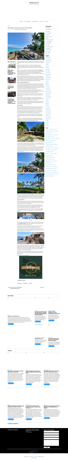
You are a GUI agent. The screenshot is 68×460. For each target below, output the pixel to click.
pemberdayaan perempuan (51, 164)
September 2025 (48, 60)
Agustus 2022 (48, 118)
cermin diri (48, 136)
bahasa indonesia (53, 129)
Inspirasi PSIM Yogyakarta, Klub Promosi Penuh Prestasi (54, 312)
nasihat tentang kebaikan (50, 157)
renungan (54, 170)
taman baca (56, 174)
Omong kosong (49, 159)
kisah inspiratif (54, 149)
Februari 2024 (48, 88)
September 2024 (48, 77)
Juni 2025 (47, 65)
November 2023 (48, 93)
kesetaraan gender (49, 144)
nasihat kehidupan (49, 155)
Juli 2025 (47, 64)
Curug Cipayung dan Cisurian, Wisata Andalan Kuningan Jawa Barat (33, 372)
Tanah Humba (25, 283)
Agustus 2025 (48, 62)
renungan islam (56, 172)
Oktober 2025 (48, 59)
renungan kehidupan (49, 174)
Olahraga (47, 51)
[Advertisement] (34, 13)
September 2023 (48, 96)
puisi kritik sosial (49, 170)
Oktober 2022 (48, 115)
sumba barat (20, 283)
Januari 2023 (48, 110)
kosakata (55, 153)
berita (47, 131)
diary (53, 138)
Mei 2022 (47, 123)
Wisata (47, 53)
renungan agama (49, 172)
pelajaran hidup (49, 162)
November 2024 (48, 74)
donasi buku (57, 138)
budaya (56, 131)
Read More (38, 321)
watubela (30, 283)
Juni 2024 (47, 82)
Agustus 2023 (48, 98)
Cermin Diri (47, 33)
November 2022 (48, 113)
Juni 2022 (47, 122)
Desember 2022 (48, 111)
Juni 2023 (47, 101)
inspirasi (47, 140)
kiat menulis (56, 147)
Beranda (21, 21)
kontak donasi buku (49, 153)
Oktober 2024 (48, 76)
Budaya (47, 31)
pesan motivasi (55, 166)
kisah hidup (48, 149)
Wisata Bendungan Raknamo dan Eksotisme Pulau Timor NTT (16, 406)
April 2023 (47, 105)
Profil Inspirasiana (27, 21)
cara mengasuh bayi (49, 134)
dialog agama (48, 138)
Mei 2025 (47, 67)
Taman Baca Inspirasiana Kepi (11, 87)
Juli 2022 (47, 120)
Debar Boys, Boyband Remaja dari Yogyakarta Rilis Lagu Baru (12, 72)
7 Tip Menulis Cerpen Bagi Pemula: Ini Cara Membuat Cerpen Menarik (12, 101)
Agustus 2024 (48, 79)
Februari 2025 (48, 70)
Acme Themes (36, 452)
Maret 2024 (47, 86)
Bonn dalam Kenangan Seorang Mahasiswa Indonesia (15, 371)
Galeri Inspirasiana (49, 39)
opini (53, 159)
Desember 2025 (48, 57)
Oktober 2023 (48, 94)
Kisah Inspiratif (48, 46)
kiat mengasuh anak (49, 146)
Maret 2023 (47, 106)
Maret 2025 (47, 69)
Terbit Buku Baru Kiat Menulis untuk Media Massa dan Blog (53, 339)
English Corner (48, 36)
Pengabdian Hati (39, 338)
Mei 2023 (47, 103)
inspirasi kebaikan (49, 142)
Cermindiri (56, 134)
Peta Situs (46, 21)
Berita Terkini (48, 29)
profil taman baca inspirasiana (51, 168)
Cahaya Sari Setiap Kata (13, 316)
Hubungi (41, 21)
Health (47, 45)
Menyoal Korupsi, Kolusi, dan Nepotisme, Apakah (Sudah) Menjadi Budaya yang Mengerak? (41, 313)
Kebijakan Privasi (35, 21)
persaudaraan (48, 166)
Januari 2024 (48, 89)
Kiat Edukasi (48, 49)
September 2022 (48, 117)
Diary (46, 34)
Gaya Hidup (48, 41)
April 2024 (47, 84)
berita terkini (51, 131)
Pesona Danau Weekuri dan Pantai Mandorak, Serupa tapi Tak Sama (33, 406)
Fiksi (46, 38)
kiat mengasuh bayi (49, 147)
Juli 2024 (47, 81)
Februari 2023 (48, 108)
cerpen (52, 136)
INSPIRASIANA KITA (34, 2)
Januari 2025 (48, 72)
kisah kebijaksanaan (49, 151)
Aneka (9, 25)
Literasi (13, 85)
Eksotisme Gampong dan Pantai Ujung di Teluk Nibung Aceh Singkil (52, 406)
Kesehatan (47, 43)
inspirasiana (52, 140)
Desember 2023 (48, 91)
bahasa (47, 129)
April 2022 (47, 125)
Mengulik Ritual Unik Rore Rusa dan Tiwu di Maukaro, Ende (51, 371)
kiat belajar (56, 144)
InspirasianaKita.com (35, 456)
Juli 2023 (47, 100)
